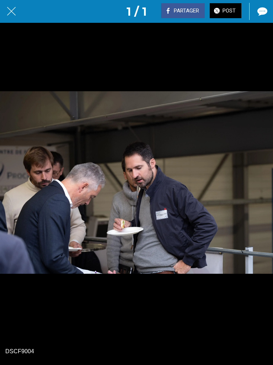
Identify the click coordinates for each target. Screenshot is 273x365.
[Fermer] (11, 11)
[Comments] (261, 11)
